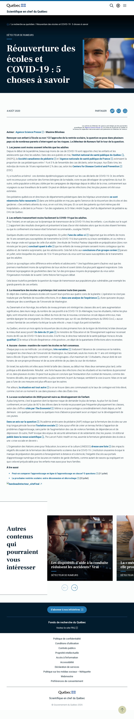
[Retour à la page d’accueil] (8, 24)
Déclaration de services (67, 667)
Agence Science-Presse (92, 127)
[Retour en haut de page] (122, 710)
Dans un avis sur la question (21, 421)
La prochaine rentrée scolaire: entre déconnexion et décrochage (44, 478)
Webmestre (67, 676)
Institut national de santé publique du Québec (96, 155)
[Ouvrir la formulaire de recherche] (111, 5)
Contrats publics (67, 648)
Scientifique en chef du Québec (27, 11)
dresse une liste (99, 446)
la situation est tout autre (32, 387)
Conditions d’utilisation (67, 643)
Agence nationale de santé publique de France (85, 158)
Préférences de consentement (67, 681)
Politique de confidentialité (67, 639)
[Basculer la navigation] (124, 5)
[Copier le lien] (112, 111)
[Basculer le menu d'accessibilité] (118, 5)
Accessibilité (67, 662)
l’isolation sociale (45, 425)
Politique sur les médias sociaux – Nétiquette (67, 672)
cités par (38, 408)
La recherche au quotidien (22, 24)
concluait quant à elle (40, 246)
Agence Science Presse (28, 132)
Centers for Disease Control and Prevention (95, 166)
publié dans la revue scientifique (24, 437)
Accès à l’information (67, 658)
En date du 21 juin (44, 332)
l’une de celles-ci (77, 235)
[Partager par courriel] (118, 111)
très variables (60, 349)
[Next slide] (74, 588)
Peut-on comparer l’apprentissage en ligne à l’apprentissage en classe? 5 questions (54, 473)
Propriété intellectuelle (67, 653)
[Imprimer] (125, 111)
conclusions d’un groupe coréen (99, 250)
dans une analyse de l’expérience (79, 297)
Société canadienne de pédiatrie (35, 158)
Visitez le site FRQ (65, 627)
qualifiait (11, 339)
